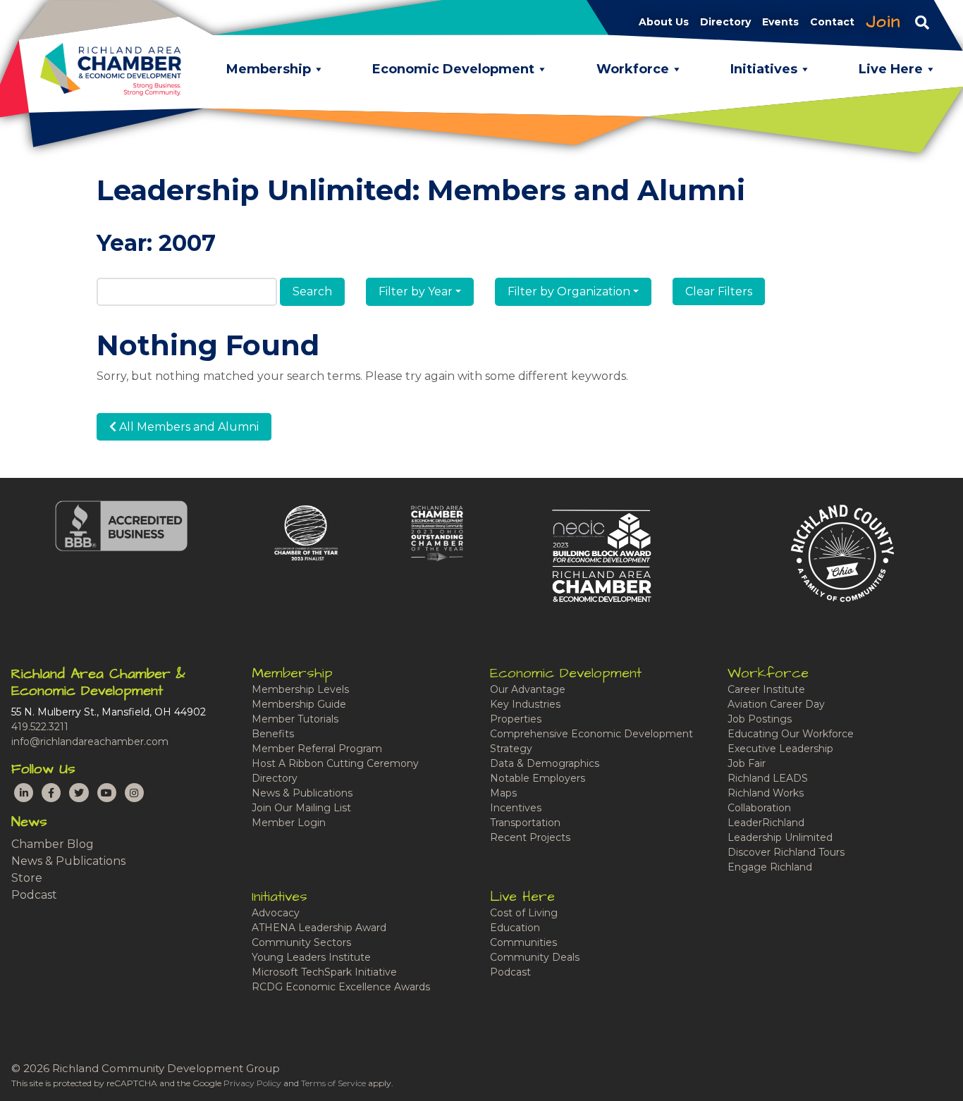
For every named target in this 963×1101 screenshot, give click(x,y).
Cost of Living (524, 912)
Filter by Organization (569, 291)
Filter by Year (416, 291)
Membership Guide (299, 704)
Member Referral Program (317, 748)
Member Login (289, 822)
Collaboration (759, 807)
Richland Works (766, 793)
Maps (503, 793)
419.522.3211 (39, 726)
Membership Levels (300, 689)
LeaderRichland (766, 822)
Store (26, 878)
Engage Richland (770, 867)
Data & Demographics (544, 763)
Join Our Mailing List (301, 807)
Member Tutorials (295, 719)
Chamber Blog (52, 844)
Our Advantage (527, 689)
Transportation (525, 822)
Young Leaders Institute (311, 957)
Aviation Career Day (776, 704)
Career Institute (766, 689)
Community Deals (534, 957)
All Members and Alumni (187, 426)
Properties (515, 719)
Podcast (34, 895)
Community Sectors (301, 942)
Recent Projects (530, 837)
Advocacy (276, 912)
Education (515, 927)
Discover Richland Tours (786, 852)
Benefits (273, 733)
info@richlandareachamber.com (89, 741)
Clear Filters (718, 291)
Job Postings (760, 719)
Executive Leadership (780, 748)
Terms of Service (333, 1083)
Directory (275, 778)
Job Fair (747, 763)
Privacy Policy (252, 1083)
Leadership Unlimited (780, 837)
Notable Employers (537, 778)
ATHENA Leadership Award (319, 927)
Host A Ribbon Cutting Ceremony (335, 763)
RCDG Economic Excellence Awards (341, 986)
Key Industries (525, 704)
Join (883, 22)
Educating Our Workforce (791, 733)
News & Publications (68, 861)
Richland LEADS (768, 778)
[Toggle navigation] (922, 21)
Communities (523, 942)
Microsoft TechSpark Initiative (324, 972)
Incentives (515, 807)
